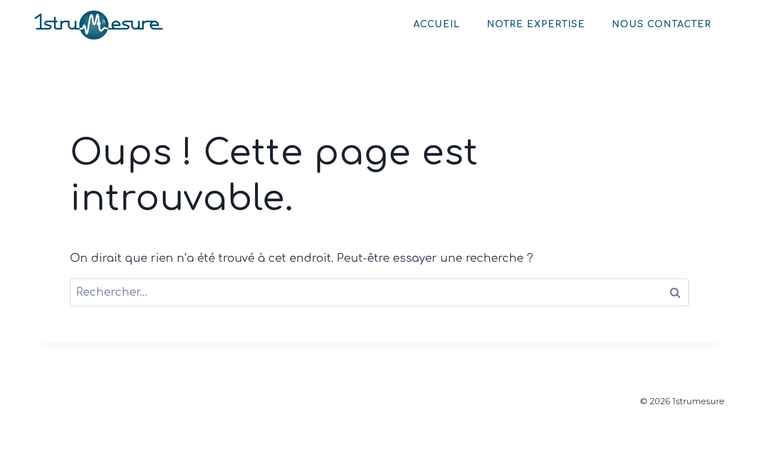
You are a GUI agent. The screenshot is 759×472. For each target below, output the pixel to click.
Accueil (436, 24)
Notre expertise (536, 24)
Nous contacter (661, 24)
